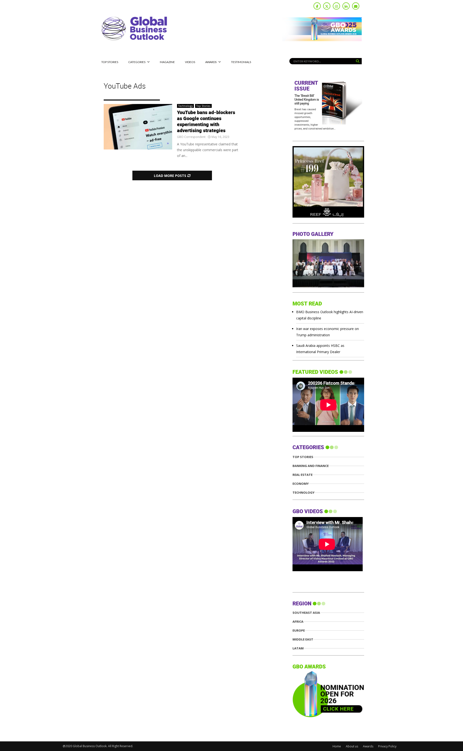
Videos (190, 62)
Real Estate (303, 475)
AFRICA (298, 622)
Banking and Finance (311, 466)
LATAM (298, 648)
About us (352, 746)
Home (337, 746)
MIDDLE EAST (303, 639)
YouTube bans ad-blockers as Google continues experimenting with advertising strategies (206, 121)
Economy (301, 484)
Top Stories (109, 62)
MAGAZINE (167, 62)
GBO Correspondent (191, 137)
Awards (211, 62)
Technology (185, 106)
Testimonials (241, 62)
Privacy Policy (387, 746)
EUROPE (299, 630)
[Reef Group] (328, 216)
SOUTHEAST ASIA (306, 613)
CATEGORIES (136, 62)
